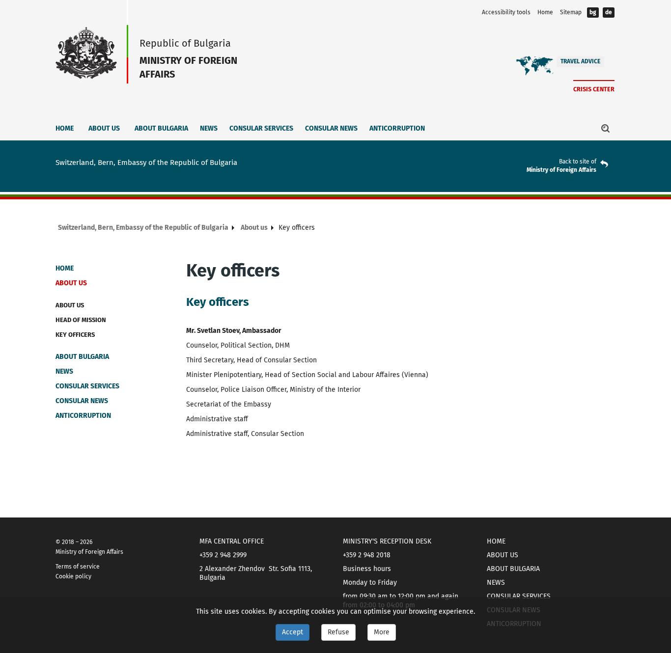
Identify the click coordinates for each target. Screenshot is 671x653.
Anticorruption (397, 128)
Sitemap (571, 12)
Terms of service (78, 566)
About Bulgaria (161, 128)
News (209, 128)
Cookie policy (73, 576)
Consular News (331, 128)
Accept (292, 632)
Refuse (338, 632)
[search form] (606, 128)
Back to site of (577, 161)
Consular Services (261, 128)
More (382, 632)
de (608, 12)
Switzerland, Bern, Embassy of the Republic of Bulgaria (143, 227)
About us (104, 128)
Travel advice (580, 61)
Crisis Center (594, 89)
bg (592, 12)
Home (545, 12)
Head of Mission (81, 320)
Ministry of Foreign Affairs (561, 169)
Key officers (75, 334)
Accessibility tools (506, 12)
